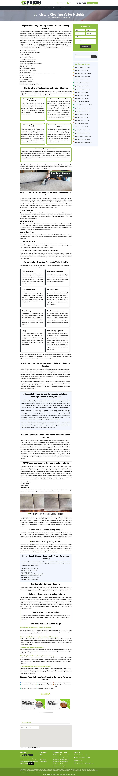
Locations (32, 7)
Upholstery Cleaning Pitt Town (82, 120)
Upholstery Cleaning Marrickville (82, 114)
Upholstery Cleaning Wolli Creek (82, 133)
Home (20, 7)
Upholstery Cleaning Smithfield (82, 67)
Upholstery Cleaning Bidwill (44, 683)
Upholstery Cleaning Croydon (28, 683)
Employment (44, 761)
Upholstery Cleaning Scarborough (83, 108)
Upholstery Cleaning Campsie (82, 101)
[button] (68, 704)
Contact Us (43, 759)
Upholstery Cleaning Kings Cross (46, 684)
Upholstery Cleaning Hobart (61, 763)
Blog (45, 7)
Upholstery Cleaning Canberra (61, 759)
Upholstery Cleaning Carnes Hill (82, 130)
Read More (31, 763)
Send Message (85, 46)
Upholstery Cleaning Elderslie (82, 70)
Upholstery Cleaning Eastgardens (82, 82)
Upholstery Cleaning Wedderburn (46, 688)
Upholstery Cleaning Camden (82, 95)
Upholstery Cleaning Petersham (82, 89)
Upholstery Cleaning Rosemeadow (63, 683)
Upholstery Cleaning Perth (60, 766)
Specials (59, 7)
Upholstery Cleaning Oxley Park (82, 111)
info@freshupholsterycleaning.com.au (84, 763)
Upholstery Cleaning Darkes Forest (83, 136)
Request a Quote (92, 3)
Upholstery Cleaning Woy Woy (82, 98)
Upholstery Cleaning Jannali (81, 123)
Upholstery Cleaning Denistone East (83, 142)
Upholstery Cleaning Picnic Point (29, 688)
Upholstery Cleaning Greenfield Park (83, 104)
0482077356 (77, 3)
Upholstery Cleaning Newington (82, 76)
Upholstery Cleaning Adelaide (61, 761)
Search (76, 54)
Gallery (53, 7)
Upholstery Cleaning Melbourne (61, 754)
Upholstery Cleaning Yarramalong (83, 73)
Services (26, 7)
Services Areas (39, 7)
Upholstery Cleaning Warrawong (82, 139)
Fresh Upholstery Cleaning (28, 164)
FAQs (49, 7)
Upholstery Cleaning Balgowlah (28, 684)
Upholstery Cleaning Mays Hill (82, 126)
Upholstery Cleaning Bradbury (82, 79)
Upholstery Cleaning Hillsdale (82, 86)
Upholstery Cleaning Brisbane (61, 757)
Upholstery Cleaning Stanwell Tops (83, 117)
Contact (64, 7)
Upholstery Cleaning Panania (81, 92)
